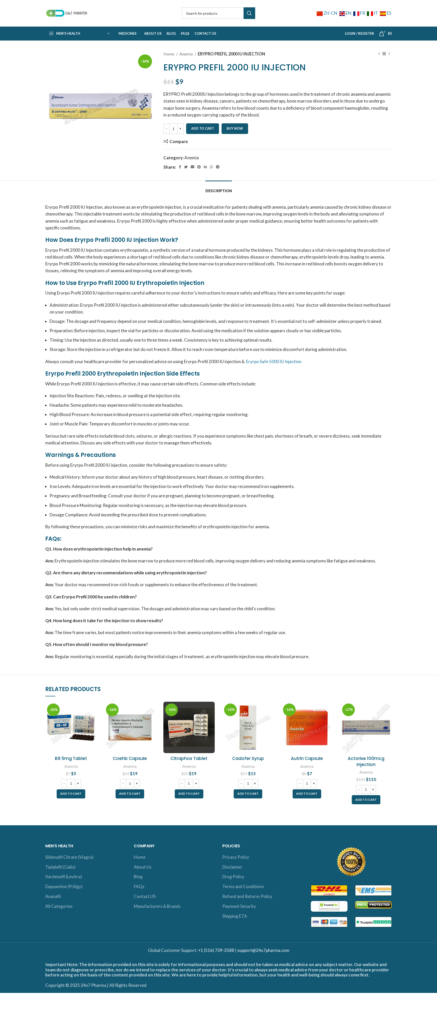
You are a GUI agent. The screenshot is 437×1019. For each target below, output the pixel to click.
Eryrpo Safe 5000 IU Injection (273, 361)
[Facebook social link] (180, 167)
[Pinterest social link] (199, 167)
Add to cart (202, 128)
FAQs (139, 886)
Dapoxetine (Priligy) (64, 886)
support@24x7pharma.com (263, 950)
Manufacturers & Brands (157, 906)
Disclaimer (232, 867)
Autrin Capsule (307, 758)
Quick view (92, 721)
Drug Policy (233, 876)
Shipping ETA (234, 916)
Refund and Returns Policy (247, 896)
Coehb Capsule (130, 758)
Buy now (235, 128)
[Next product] (389, 53)
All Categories (59, 906)
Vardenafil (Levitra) (63, 876)
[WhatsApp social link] (211, 167)
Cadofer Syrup (248, 758)
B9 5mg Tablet (71, 758)
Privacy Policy (235, 857)
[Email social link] (192, 167)
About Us (142, 867)
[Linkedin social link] (205, 167)
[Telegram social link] (217, 167)
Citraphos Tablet (188, 758)
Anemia (186, 53)
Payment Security (239, 906)
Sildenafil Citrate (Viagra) (69, 857)
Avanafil (53, 896)
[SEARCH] (249, 13)
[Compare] (92, 710)
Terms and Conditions (243, 886)
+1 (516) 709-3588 (216, 950)
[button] (71, 793)
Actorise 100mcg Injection (366, 761)
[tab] (218, 188)
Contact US (145, 896)
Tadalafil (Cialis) (60, 867)
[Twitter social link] (186, 167)
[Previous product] (379, 53)
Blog (138, 876)
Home (169, 53)
